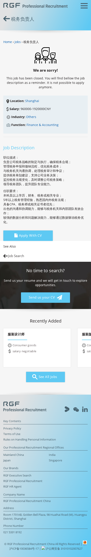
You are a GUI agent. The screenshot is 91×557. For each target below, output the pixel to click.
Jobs (18, 42)
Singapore (55, 460)
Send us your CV (42, 297)
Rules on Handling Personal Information (29, 439)
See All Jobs (47, 376)
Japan (7, 460)
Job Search (16, 256)
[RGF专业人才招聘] (35, 6)
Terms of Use (11, 434)
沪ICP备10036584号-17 (24, 549)
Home (7, 42)
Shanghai (32, 101)
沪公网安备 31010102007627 (63, 549)
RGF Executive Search (17, 475)
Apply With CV (30, 235)
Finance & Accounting (43, 125)
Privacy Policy (12, 428)
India (52, 455)
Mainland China (13, 455)
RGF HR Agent (12, 486)
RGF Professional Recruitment (22, 481)
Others (31, 117)
